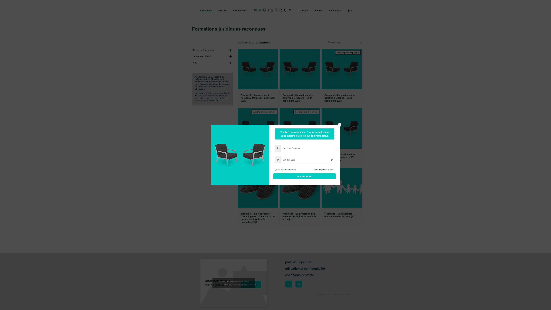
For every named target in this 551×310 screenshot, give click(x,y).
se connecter (305, 176)
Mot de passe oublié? (324, 169)
